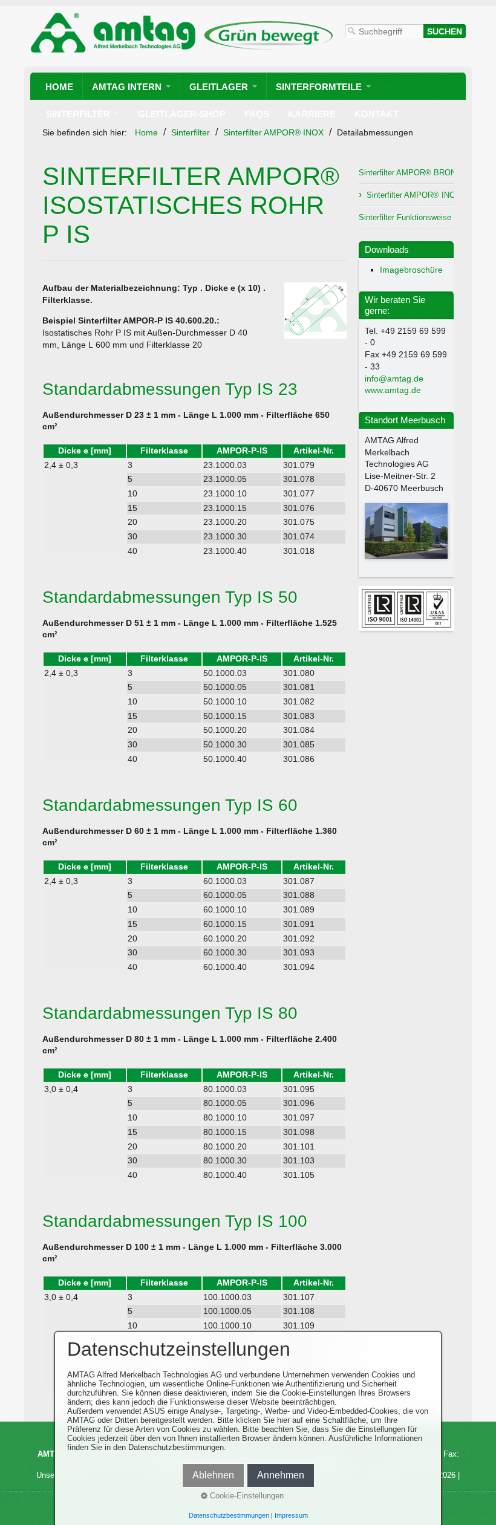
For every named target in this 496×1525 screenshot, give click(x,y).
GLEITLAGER (218, 87)
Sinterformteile (319, 87)
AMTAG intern (127, 87)
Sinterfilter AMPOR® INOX (410, 195)
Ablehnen (213, 1475)
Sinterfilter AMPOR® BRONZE (406, 172)
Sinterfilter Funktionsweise (405, 217)
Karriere (312, 114)
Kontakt (376, 114)
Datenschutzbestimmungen (229, 1515)
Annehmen (280, 1475)
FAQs (256, 114)
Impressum (291, 1515)
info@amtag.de (394, 378)
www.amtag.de (393, 390)
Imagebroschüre (411, 270)
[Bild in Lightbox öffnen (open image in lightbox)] (315, 310)
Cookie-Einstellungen (245, 1495)
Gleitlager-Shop (182, 114)
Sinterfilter (78, 114)
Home (59, 87)
